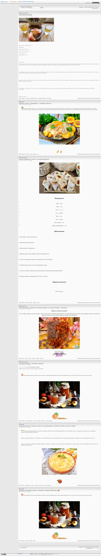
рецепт (23, 358)
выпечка (23, 302)
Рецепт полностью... (59, 351)
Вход (20, 1)
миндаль (41, 358)
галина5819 (22, 101)
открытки (53, 553)
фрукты (31, 302)
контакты (38, 554)
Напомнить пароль (30, 1)
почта (38, 553)
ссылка (31, 15)
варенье (35, 420)
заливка (36, 485)
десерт (26, 358)
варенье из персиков (41, 420)
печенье (27, 302)
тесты (56, 553)
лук (38, 154)
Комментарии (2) (81, 154)
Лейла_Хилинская (23, 306)
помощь (35, 554)
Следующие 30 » (95, 8)
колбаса (29, 358)
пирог (23, 485)
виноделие (49, 98)
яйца (43, 485)
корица (34, 540)
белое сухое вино (33, 154)
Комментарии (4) (81, 485)
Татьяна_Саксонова (23, 157)
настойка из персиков (42, 98)
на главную (35, 553)
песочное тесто (27, 485)
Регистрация (23, 1)
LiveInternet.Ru (20, 553)
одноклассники (46, 553)
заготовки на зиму (49, 420)
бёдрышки (23, 154)
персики (23, 98)
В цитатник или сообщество (95, 98)
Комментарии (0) (81, 98)
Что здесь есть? (13, 1)
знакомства (42, 553)
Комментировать (87, 98)
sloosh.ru (61, 291)
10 (98, 548)
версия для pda (50, 554)
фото (50, 553)
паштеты (33, 358)
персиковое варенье (29, 420)
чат (58, 553)
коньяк (30, 540)
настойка (27, 98)
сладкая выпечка (48, 485)
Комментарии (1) (81, 302)
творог (38, 302)
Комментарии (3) (81, 540)
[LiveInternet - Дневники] (5, 1)
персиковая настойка (33, 98)
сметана (40, 485)
